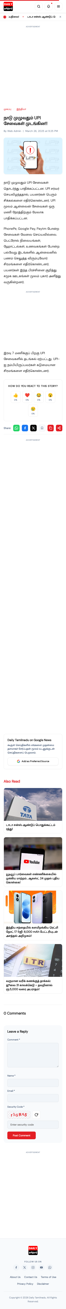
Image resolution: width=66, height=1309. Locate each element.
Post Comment (21, 1135)
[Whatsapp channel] (50, 1267)
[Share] (59, 428)
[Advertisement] (33, 64)
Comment (13, 1039)
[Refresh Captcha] (36, 1115)
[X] (33, 428)
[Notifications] (48, 6)
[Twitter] (24, 1267)
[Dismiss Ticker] (60, 17)
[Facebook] (25, 428)
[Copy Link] (50, 428)
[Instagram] (33, 1267)
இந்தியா (21, 109)
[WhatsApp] (16, 428)
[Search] (39, 6)
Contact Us (30, 1277)
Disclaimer (43, 1283)
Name (11, 1075)
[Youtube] (41, 1267)
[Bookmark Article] (42, 428)
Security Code (15, 1106)
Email (11, 1090)
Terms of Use (48, 1277)
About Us (15, 1277)
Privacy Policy (25, 1283)
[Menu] (58, 6)
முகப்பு (7, 109)
